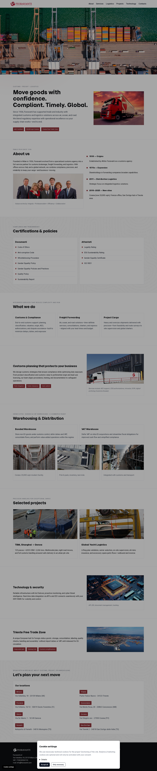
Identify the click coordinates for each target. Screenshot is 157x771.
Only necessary (58, 764)
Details (44, 759)
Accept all (44, 764)
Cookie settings (9, 767)
